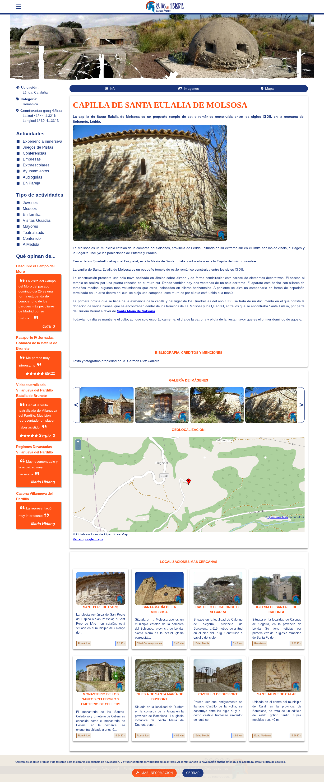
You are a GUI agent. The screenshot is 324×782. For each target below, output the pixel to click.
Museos (30, 208)
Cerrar (193, 773)
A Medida (31, 244)
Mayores (30, 226)
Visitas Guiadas (37, 220)
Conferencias (34, 153)
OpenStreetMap (278, 517)
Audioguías (32, 177)
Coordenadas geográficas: (42, 111)
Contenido (32, 238)
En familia (31, 214)
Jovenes (30, 202)
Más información (157, 773)
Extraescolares (36, 165)
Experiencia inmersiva (42, 141)
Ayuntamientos (36, 171)
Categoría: (29, 99)
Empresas (32, 159)
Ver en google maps (88, 539)
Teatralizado (33, 232)
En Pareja (31, 183)
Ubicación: (30, 87)
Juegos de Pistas (38, 147)
